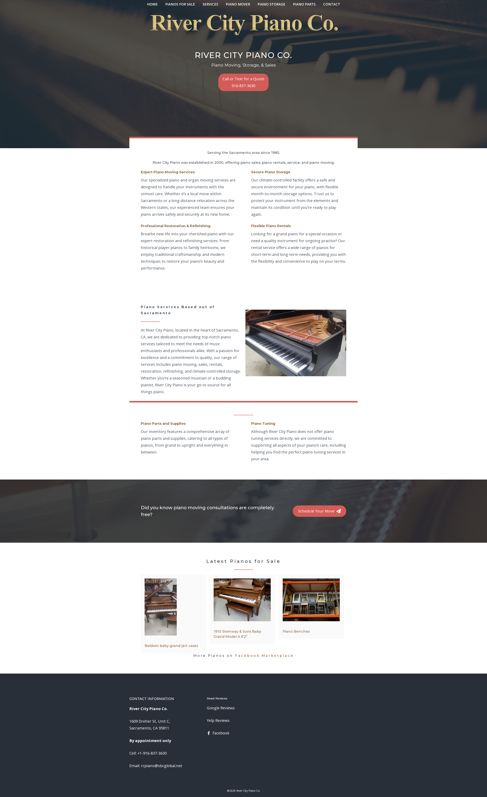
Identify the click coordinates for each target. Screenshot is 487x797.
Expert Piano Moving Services (168, 172)
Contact (331, 4)
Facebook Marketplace (264, 656)
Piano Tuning (263, 424)
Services (210, 4)
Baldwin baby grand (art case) (171, 646)
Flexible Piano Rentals (271, 226)
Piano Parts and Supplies (163, 424)
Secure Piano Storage (270, 172)
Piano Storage (271, 4)
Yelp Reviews (218, 720)
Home (152, 4)
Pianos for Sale (180, 4)
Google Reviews (221, 707)
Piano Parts (304, 4)
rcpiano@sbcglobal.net (161, 765)
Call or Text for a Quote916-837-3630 (243, 82)
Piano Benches (296, 631)
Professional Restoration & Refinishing (175, 226)
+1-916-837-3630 (152, 753)
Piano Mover (238, 4)
